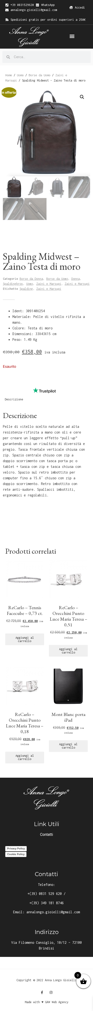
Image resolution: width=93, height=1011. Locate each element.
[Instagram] (51, 992)
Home (8, 75)
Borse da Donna (31, 279)
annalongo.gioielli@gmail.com (53, 912)
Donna (75, 279)
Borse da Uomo (39, 75)
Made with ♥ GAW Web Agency (46, 1002)
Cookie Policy (16, 854)
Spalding (26, 289)
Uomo (20, 75)
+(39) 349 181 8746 (46, 903)
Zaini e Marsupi (48, 284)
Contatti (46, 834)
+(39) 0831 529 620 (44, 894)
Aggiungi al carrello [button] (25, 639)
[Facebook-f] (42, 992)
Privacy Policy (16, 848)
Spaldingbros (13, 284)
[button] (72, 36)
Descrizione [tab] (14, 399)
